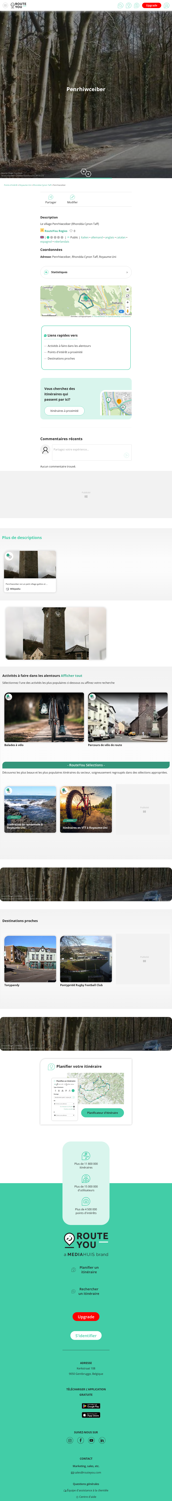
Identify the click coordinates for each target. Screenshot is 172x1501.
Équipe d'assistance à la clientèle (87, 1490)
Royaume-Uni (25, 185)
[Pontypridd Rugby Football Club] (86, 959)
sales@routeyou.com (87, 1472)
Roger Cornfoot (15, 173)
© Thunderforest (98, 316)
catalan (121, 237)
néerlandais (61, 241)
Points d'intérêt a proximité (64, 352)
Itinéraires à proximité (64, 411)
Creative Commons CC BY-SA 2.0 (30, 175)
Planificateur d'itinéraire (102, 1113)
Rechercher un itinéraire (88, 1291)
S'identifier (86, 1335)
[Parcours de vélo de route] (128, 717)
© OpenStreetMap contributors (118, 316)
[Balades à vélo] (44, 717)
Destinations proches (61, 358)
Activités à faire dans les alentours (69, 346)
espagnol (46, 241)
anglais (109, 237)
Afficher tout (71, 675)
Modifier (72, 202)
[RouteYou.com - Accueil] (18, 5)
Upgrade (151, 5)
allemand (97, 237)
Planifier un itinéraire (89, 1269)
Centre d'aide (87, 1497)
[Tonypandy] (30, 959)
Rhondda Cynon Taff (42, 185)
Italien (85, 237)
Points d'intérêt (10, 185)
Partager (50, 202)
